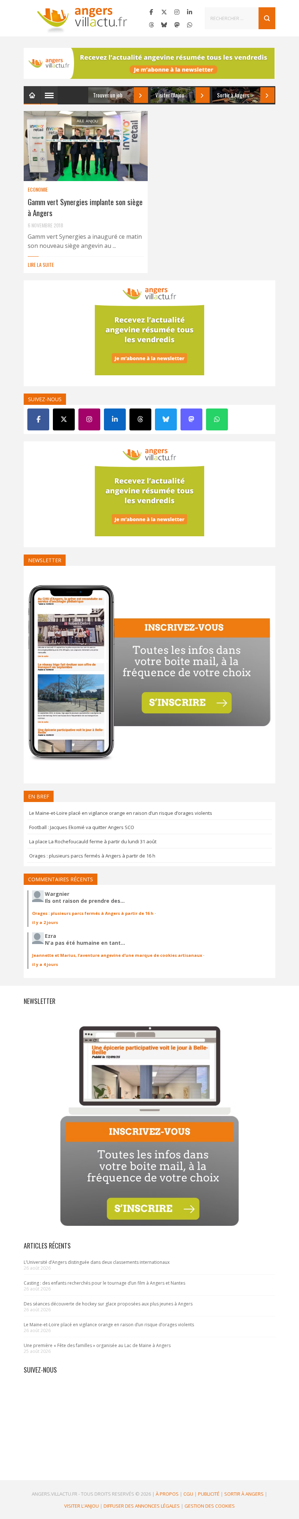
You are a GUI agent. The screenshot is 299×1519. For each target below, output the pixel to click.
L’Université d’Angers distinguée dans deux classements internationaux (97, 1262)
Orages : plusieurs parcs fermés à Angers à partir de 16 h (92, 855)
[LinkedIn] (189, 12)
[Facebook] (151, 12)
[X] (164, 12)
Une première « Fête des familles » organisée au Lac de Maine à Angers (97, 1345)
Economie (38, 189)
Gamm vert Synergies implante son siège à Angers (85, 207)
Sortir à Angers (244, 1494)
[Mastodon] (176, 24)
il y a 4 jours (45, 964)
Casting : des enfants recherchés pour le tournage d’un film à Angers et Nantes (104, 1283)
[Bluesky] (164, 24)
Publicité (209, 1494)
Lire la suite (41, 264)
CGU (188, 1494)
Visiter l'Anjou (81, 1506)
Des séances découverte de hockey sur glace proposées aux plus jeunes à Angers (108, 1304)
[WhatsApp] (189, 24)
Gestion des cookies (210, 1506)
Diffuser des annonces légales (142, 1506)
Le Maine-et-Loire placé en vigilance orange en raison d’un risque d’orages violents (120, 813)
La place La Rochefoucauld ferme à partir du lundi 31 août (92, 841)
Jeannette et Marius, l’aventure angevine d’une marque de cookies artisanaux (117, 955)
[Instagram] (176, 12)
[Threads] (151, 24)
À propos (167, 1494)
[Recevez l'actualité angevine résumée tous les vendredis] (149, 63)
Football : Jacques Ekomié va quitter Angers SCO (81, 827)
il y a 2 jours (45, 922)
